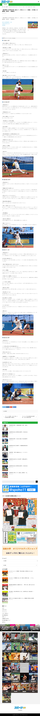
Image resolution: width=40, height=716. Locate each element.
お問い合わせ (4, 609)
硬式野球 (5, 4)
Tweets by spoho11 (5, 492)
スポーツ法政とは (5, 613)
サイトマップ (4, 611)
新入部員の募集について (6, 620)
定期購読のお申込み (5, 618)
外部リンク (4, 616)
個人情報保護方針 (5, 615)
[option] (5, 627)
